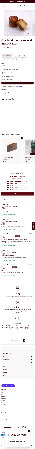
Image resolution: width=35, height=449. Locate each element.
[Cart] (28, 6)
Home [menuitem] (4, 350)
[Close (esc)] (29, 431)
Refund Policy (4, 416)
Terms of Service (4, 412)
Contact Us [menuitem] (5, 372)
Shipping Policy (4, 414)
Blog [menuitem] (4, 366)
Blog (2, 402)
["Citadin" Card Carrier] (12, 150)
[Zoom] (28, 33)
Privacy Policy (4, 419)
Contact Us (3, 404)
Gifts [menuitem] (4, 356)
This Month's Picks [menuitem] (7, 353)
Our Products (4, 396)
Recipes (3, 400)
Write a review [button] (17, 194)
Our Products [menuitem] (6, 359)
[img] (4, 204)
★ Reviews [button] (33, 226)
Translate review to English (9, 214)
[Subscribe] (24, 340)
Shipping (3, 79)
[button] (4, 47)
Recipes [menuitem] (5, 369)
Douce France (15, 134)
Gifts (2, 394)
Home (2, 392)
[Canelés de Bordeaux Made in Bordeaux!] (12, 115)
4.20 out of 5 (22, 176)
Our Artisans (3, 398)
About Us (3, 406)
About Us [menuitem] (5, 376)
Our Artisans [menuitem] (6, 363)
